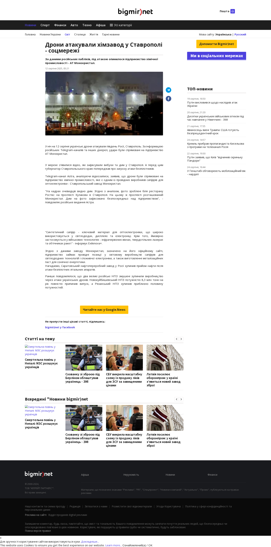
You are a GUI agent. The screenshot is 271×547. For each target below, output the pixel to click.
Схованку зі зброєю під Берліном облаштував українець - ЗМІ (82, 378)
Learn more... (113, 545)
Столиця (80, 34)
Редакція (75, 506)
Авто (74, 25)
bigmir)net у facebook (60, 327)
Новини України (50, 34)
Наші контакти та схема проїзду (45, 506)
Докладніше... (90, 541)
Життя (94, 34)
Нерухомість (131, 474)
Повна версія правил (38, 530)
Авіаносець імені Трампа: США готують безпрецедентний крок (213, 131)
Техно (87, 25)
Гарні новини (110, 34)
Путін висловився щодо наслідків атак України (212, 104)
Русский (240, 34)
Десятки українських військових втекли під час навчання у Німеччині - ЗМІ (215, 117)
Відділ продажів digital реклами (67, 515)
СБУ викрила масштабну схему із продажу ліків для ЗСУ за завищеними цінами (124, 379)
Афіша (100, 25)
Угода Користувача (168, 506)
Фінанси (60, 25)
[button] (176, 339)
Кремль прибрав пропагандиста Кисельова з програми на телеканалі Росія (215, 145)
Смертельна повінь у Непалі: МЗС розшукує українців (41, 363)
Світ (67, 34)
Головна (30, 34)
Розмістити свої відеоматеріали (132, 506)
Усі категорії (123, 25)
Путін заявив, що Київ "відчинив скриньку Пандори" (215, 158)
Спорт (45, 25)
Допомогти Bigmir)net (216, 44)
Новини (30, 25)
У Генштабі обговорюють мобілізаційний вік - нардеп (216, 172)
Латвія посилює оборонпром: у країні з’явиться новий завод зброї (163, 379)
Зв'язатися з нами (96, 506)
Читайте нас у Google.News (104, 310)
